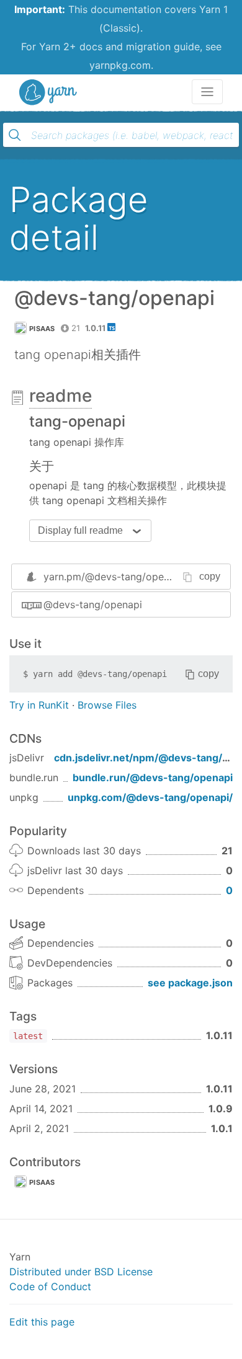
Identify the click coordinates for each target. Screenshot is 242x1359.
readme (60, 395)
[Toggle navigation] (207, 91)
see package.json (190, 982)
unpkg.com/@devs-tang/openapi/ (150, 797)
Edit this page (41, 1322)
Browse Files (107, 705)
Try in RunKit (39, 705)
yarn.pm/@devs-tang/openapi (113, 576)
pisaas (42, 328)
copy (209, 576)
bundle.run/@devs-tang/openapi (153, 777)
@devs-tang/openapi (92, 604)
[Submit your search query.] (15, 135)
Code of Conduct (50, 1286)
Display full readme (80, 530)
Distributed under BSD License (81, 1271)
